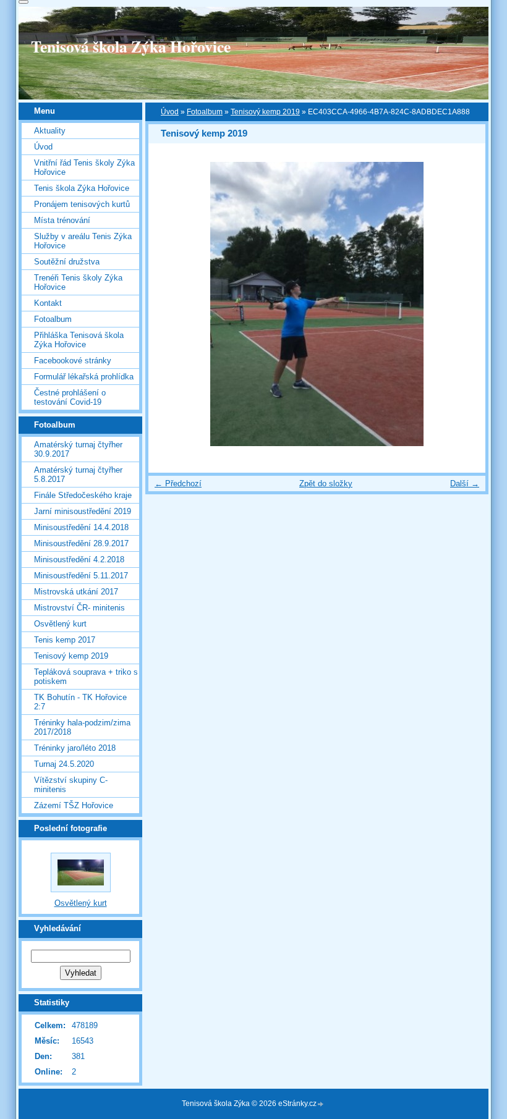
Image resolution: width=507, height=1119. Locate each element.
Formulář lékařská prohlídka (84, 376)
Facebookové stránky (72, 360)
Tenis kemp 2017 (64, 639)
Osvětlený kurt (60, 623)
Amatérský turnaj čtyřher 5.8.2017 (78, 474)
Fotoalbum (205, 112)
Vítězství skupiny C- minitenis (71, 784)
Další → (464, 483)
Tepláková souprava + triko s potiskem (86, 676)
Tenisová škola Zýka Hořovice (131, 46)
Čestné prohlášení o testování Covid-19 (70, 397)
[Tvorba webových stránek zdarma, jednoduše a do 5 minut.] (321, 1104)
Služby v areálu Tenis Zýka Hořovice (83, 241)
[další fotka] (465, 304)
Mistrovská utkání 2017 (76, 591)
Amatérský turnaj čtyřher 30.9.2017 (78, 449)
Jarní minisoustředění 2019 (82, 511)
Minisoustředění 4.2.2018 (79, 559)
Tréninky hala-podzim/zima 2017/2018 (82, 727)
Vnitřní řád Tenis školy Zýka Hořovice (84, 167)
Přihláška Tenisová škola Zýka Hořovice (79, 340)
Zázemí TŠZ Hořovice (73, 805)
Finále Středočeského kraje (83, 495)
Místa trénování (62, 220)
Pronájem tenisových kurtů (82, 204)
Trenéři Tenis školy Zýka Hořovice (78, 282)
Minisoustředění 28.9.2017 (81, 543)
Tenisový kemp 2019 (265, 112)
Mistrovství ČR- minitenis (79, 607)
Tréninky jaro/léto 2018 (75, 748)
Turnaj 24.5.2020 (64, 764)
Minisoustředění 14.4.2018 (81, 527)
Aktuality (50, 130)
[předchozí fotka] (168, 304)
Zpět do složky (325, 483)
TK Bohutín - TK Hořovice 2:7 (80, 702)
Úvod (170, 112)
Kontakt (48, 303)
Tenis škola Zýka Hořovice (81, 188)
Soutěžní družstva (67, 261)
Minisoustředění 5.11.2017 (81, 575)
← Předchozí (178, 483)
